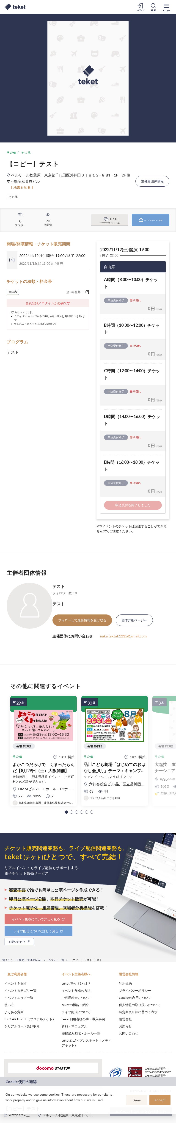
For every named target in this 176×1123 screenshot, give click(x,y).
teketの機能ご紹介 (75, 1005)
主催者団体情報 (152, 181)
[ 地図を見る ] (22, 187)
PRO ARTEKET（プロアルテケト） (30, 1019)
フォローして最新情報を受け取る (82, 620)
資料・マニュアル (74, 1026)
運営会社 (125, 1019)
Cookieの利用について (135, 998)
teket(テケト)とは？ (76, 983)
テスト (58, 586)
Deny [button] (136, 1100)
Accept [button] (160, 1100)
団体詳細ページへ (134, 620)
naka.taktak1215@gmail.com (123, 636)
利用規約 (125, 983)
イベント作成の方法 (76, 990)
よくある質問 (14, 1012)
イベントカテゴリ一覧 (20, 990)
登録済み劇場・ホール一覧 (81, 1033)
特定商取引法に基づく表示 (138, 1012)
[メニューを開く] (166, 7)
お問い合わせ (128, 1033)
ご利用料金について (76, 998)
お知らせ (125, 1026)
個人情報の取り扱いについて (140, 1005)
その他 (11, 152)
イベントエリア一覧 (18, 998)
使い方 (9, 1005)
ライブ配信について (76, 1012)
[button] (66, 812)
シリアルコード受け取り (22, 1026)
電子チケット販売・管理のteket (22, 960)
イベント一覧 (56, 960)
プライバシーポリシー (135, 990)
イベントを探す (15, 983)
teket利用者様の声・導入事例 (83, 1019)
